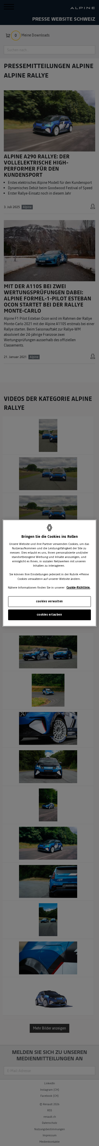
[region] (50, 573)
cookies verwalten (49, 601)
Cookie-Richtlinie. (78, 587)
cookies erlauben (49, 615)
